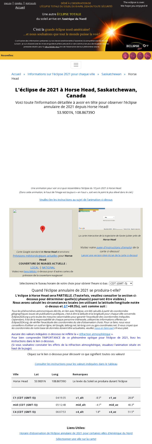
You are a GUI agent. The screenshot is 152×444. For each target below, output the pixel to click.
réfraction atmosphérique (94, 334)
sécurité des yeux (52, 46)
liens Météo (30, 271)
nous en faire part (104, 328)
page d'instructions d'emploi (114, 247)
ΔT (66, 306)
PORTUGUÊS (31, 3)
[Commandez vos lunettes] (132, 55)
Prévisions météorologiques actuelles (35, 255)
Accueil (20, 7)
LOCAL (34, 267)
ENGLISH (7, 3)
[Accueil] (125, 55)
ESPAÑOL (18, 3)
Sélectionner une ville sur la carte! (76, 439)
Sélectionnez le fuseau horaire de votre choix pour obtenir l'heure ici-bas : (64, 283)
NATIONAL (48, 267)
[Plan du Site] (140, 55)
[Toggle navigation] (76, 64)
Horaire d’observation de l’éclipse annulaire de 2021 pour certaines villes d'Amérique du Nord (76, 433)
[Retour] (147, 55)
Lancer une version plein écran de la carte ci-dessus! (109, 255)
